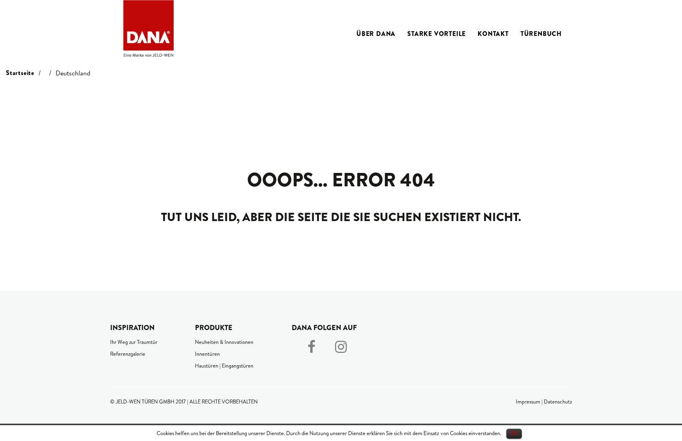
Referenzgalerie (127, 353)
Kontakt (493, 33)
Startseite (20, 72)
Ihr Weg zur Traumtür (133, 341)
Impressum (528, 401)
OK (514, 433)
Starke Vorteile (436, 33)
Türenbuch (541, 33)
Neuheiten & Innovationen (224, 341)
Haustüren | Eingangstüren (224, 365)
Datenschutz (558, 401)
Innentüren (207, 353)
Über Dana (375, 33)
